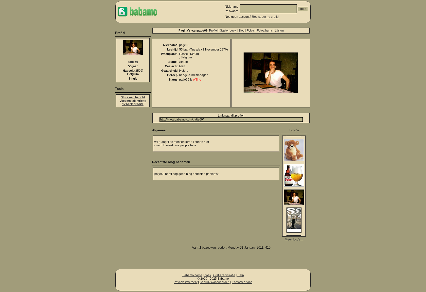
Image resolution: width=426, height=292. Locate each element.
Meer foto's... (294, 239)
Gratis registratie (224, 275)
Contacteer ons (242, 282)
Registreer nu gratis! (265, 16)
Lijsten (279, 30)
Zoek (207, 275)
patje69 (133, 62)
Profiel (213, 30)
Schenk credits (132, 104)
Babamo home (192, 275)
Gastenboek (228, 30)
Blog (241, 30)
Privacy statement (185, 282)
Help (240, 275)
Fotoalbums (265, 30)
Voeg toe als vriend (133, 101)
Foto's (251, 30)
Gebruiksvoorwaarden (215, 282)
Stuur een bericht (133, 97)
